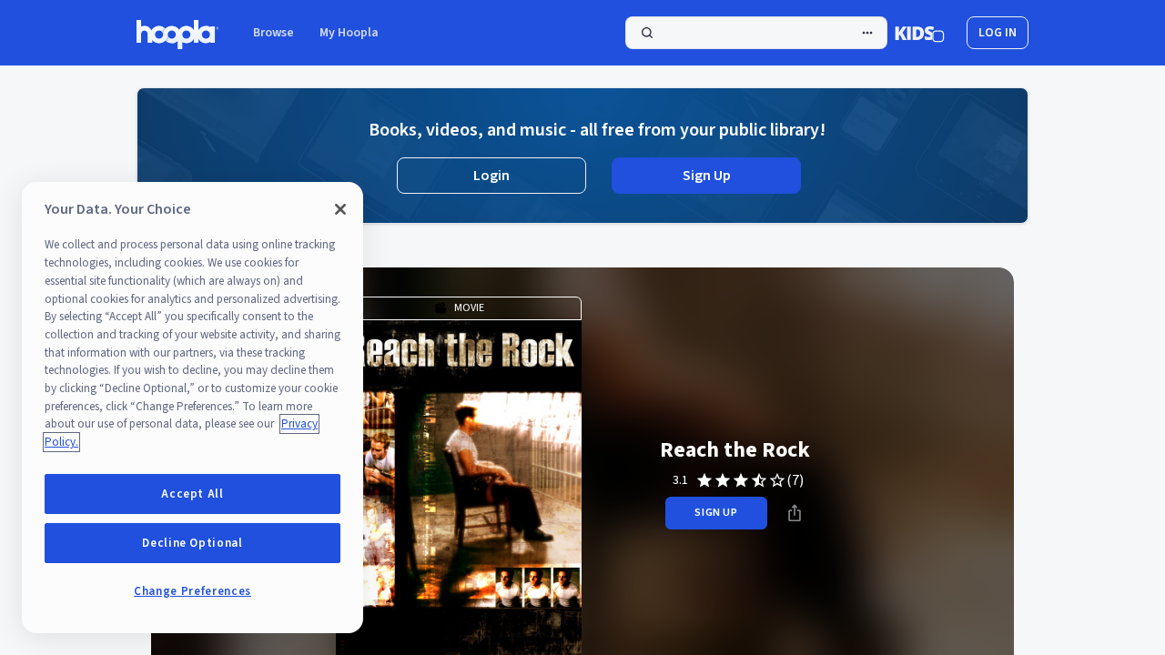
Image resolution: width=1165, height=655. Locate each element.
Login (491, 176)
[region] (192, 407)
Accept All (192, 494)
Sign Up (707, 176)
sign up (715, 512)
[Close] (340, 209)
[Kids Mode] (919, 32)
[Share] (794, 513)
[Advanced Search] (867, 32)
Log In (997, 33)
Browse (273, 33)
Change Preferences (192, 591)
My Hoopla (349, 33)
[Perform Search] (756, 32)
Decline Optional (192, 543)
